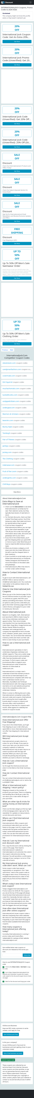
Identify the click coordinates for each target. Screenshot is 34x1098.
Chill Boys (12, 484)
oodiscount (7, 2)
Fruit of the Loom (15, 471)
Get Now (17, 41)
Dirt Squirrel (13, 382)
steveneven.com (15, 363)
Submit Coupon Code (8, 1060)
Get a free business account (13, 1053)
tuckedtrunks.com (16, 395)
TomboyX (12, 433)
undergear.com (15, 407)
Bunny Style (13, 427)
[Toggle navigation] (30, 2)
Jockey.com (13, 452)
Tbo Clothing (14, 458)
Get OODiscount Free (11, 1034)
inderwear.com (14, 465)
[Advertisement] (17, 86)
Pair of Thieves (14, 439)
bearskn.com (14, 420)
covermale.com (15, 376)
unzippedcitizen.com (17, 401)
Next (11, 350)
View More (17, 492)
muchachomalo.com (17, 388)
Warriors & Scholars (16, 414)
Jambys (11, 446)
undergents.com (15, 478)
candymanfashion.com (18, 369)
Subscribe (27, 955)
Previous (5, 350)
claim (18, 1078)
